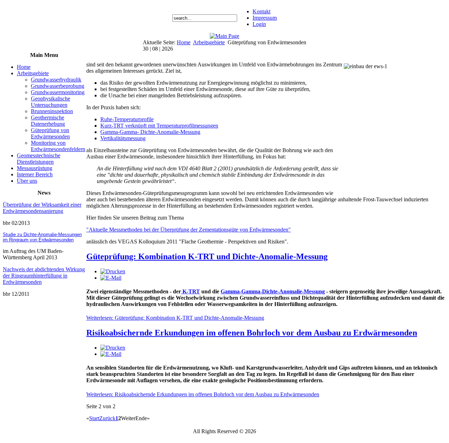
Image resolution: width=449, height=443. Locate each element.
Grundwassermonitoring (58, 92)
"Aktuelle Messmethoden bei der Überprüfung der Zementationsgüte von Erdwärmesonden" (188, 230)
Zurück (107, 418)
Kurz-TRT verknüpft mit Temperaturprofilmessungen (159, 126)
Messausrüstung (34, 168)
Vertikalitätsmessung (123, 138)
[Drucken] (112, 271)
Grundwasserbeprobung (57, 86)
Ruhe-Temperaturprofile (127, 119)
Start (94, 418)
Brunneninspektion (52, 111)
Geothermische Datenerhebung (48, 121)
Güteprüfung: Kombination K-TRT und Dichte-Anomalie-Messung (207, 256)
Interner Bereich (35, 174)
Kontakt (261, 11)
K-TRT (190, 291)
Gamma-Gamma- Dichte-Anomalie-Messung (150, 132)
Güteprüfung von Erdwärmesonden (50, 133)
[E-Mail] (110, 278)
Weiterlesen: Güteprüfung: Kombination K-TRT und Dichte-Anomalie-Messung (175, 318)
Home (183, 42)
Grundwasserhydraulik (56, 80)
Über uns (27, 181)
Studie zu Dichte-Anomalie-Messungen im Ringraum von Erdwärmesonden (42, 237)
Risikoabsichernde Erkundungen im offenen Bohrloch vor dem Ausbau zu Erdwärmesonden (251, 332)
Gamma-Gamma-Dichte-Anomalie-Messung (273, 291)
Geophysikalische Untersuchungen (50, 102)
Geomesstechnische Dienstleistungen (38, 158)
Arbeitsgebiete (209, 42)
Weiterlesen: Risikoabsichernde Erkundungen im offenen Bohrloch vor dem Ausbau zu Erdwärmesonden (202, 394)
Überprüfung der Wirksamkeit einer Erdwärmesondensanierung (42, 208)
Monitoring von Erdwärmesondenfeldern (58, 146)
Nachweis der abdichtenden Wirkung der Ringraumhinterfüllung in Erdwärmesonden (44, 275)
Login (259, 24)
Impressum (265, 18)
